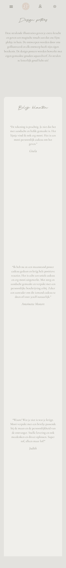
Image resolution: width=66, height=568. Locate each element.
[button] (11, 6)
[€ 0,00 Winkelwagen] (55, 6)
